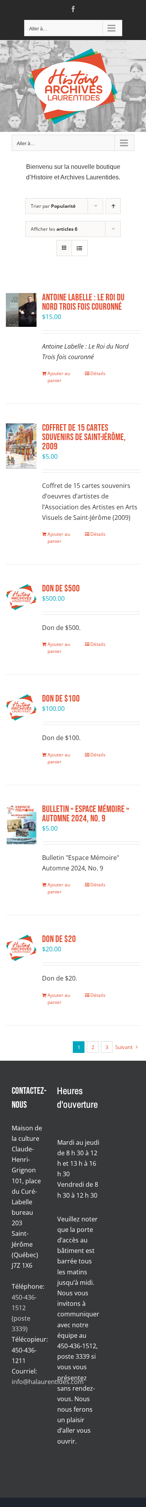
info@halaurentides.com (48, 1381)
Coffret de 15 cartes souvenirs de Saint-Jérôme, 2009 (84, 437)
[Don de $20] (21, 948)
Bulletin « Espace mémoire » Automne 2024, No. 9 (85, 813)
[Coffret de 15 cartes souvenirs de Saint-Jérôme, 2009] (21, 445)
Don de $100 (61, 698)
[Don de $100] (21, 707)
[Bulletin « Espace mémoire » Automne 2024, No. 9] (21, 824)
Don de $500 (61, 588)
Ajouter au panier (58, 377)
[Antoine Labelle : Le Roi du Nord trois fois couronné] (21, 310)
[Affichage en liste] (79, 248)
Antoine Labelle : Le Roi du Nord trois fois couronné (83, 302)
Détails (98, 373)
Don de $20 (59, 939)
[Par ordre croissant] (113, 206)
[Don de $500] (21, 597)
